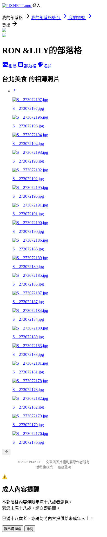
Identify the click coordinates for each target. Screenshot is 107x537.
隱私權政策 (44, 467)
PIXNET (35, 462)
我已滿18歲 (12, 529)
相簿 (13, 66)
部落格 (30, 66)
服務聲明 (64, 467)
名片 (48, 66)
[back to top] (6, 452)
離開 (29, 529)
